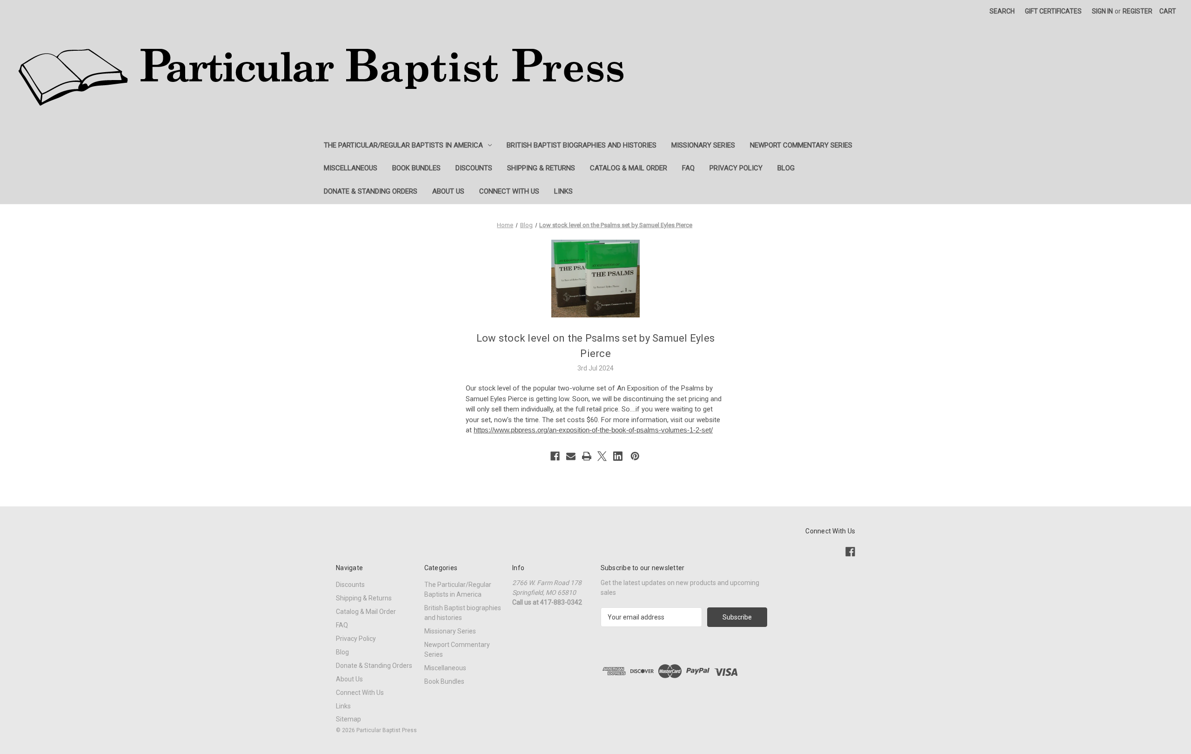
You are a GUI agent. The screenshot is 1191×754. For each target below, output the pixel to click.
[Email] (570, 456)
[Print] (586, 456)
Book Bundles (416, 168)
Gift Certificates (1053, 11)
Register (1137, 11)
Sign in (1102, 11)
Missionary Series (703, 145)
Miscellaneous (350, 168)
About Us (448, 191)
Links (563, 191)
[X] (602, 456)
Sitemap (348, 719)
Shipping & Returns (541, 168)
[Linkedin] (617, 456)
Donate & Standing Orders (370, 191)
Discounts (473, 168)
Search (1002, 11)
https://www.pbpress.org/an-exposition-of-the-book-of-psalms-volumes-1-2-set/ (593, 430)
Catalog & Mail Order (628, 168)
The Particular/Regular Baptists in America (403, 145)
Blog (786, 168)
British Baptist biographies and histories (581, 145)
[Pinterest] (635, 456)
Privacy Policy (736, 168)
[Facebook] (555, 456)
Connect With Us (509, 191)
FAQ (688, 168)
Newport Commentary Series (801, 145)
